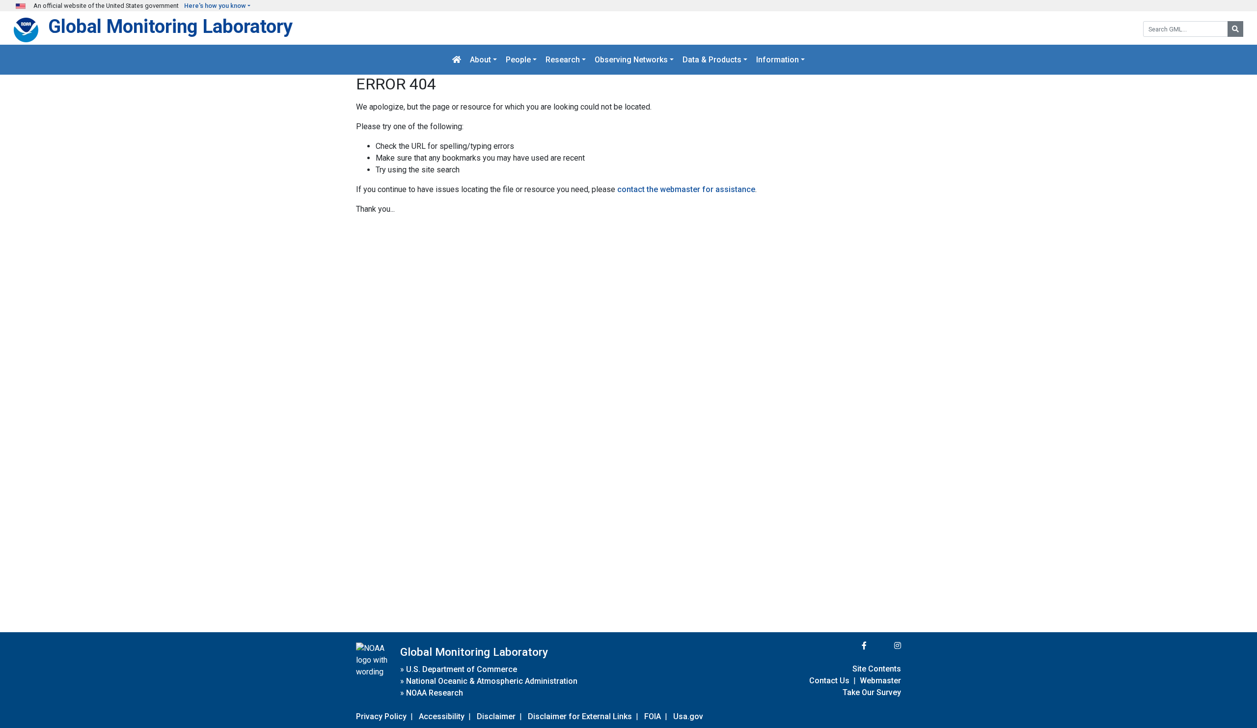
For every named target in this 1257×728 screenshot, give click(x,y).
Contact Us (829, 680)
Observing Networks (631, 59)
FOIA (652, 716)
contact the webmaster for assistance (686, 189)
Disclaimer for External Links (580, 716)
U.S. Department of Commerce (461, 669)
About (480, 59)
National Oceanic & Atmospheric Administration (491, 681)
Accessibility (442, 716)
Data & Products (712, 59)
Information (777, 59)
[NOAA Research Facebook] (851, 645)
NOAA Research (434, 693)
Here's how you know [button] (215, 5)
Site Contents (876, 668)
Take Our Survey (872, 692)
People (518, 59)
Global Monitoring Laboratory (170, 26)
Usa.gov (688, 716)
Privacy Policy (381, 716)
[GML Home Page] (456, 60)
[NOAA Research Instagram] (885, 645)
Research (563, 59)
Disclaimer (496, 716)
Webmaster (880, 680)
